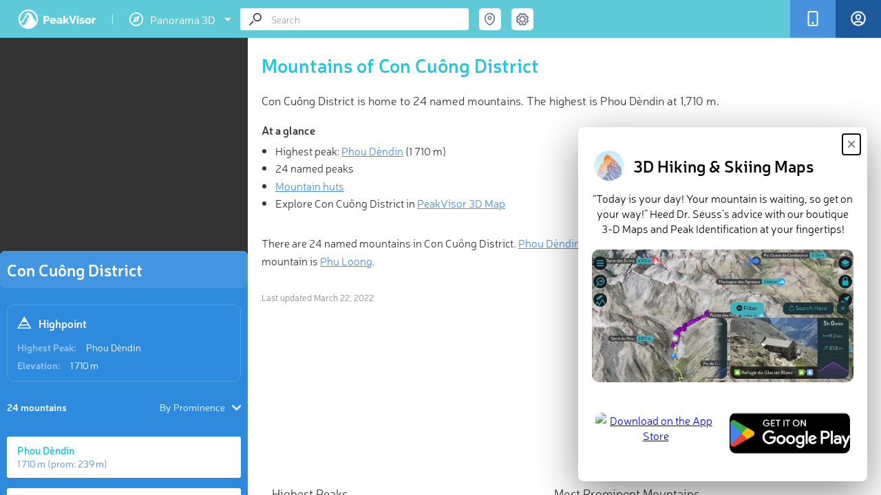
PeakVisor (57, 19)
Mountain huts (309, 185)
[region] (124, 148)
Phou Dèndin (113, 347)
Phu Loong (346, 260)
